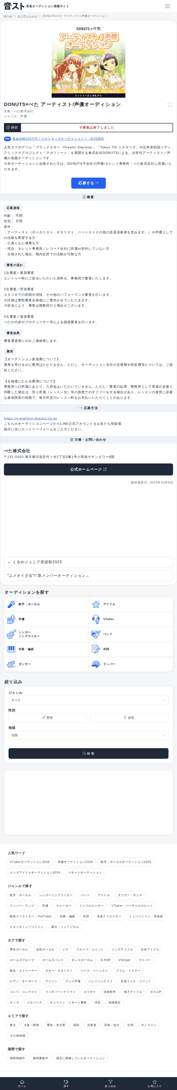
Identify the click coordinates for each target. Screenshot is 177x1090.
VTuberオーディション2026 (30, 862)
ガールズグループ (22, 960)
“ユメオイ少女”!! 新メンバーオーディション (48, 575)
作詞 (86, 916)
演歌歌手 (110, 991)
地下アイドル (133, 991)
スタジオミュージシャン (27, 927)
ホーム (22, 1086)
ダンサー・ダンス (130, 895)
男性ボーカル (19, 949)
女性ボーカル (45, 949)
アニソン (51, 981)
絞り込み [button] (110, 1086)
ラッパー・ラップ (22, 905)
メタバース (34, 1002)
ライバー (145, 960)
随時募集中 (40, 1058)
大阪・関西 (31, 1025)
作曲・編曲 (67, 916)
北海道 (91, 1025)
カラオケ (90, 991)
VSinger (125, 960)
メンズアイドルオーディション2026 (35, 872)
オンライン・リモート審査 (68, 1002)
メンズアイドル (122, 949)
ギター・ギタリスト (59, 970)
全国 (130, 1025)
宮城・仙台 (111, 1025)
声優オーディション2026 (75, 862)
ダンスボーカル (82, 960)
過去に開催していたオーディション (80, 1058)
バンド (85, 895)
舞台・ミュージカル (65, 927)
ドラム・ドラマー (128, 970)
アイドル (104, 895)
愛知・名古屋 (56, 1025)
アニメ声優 (73, 981)
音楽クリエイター (109, 916)
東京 (13, 1025)
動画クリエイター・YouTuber (31, 916)
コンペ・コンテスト (24, 991)
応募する (86, 183)
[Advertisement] (88, 521)
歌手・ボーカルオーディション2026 (126, 862)
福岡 (76, 1025)
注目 (98, 1002)
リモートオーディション (85, 872)
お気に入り (155, 1086)
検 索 (90, 753)
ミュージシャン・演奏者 (146, 916)
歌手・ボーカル (20, 895)
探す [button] (66, 1086)
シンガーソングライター (56, 895)
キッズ (14, 1002)
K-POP (106, 960)
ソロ (65, 949)
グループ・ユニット (90, 949)
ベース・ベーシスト (94, 970)
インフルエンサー (91, 905)
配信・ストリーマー (24, 970)
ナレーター (63, 905)
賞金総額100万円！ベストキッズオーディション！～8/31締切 (58, 139)
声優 (23, 116)
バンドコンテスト (100, 981)
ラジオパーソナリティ (60, 991)
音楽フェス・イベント (136, 981)
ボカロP (155, 991)
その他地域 (17, 1035)
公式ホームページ (86, 469)
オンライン (148, 1025)
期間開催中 (17, 1058)
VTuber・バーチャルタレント (132, 905)
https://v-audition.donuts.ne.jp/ (30, 418)
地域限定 (115, 1002)
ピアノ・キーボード (24, 981)
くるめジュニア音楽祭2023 (34, 562)
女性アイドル (150, 949)
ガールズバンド (53, 960)
